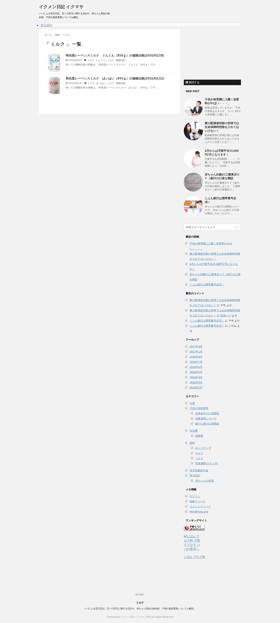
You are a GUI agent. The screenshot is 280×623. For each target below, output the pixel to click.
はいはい (101, 83)
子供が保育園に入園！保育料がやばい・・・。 (222, 101)
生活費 (194, 430)
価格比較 (121, 60)
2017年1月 (196, 351)
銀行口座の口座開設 (207, 423)
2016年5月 (196, 372)
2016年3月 (196, 382)
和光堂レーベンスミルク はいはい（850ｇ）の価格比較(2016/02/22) (115, 78)
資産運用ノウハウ (206, 418)
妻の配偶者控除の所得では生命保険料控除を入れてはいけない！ (222, 126)
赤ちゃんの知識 (204, 480)
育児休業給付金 (199, 470)
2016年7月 (196, 362)
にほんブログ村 (194, 557)
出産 (192, 403)
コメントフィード (200, 506)
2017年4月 (196, 346)
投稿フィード (198, 501)
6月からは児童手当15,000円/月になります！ (222, 152)
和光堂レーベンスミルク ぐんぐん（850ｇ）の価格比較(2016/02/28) (115, 55)
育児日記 (195, 475)
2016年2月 (196, 387)
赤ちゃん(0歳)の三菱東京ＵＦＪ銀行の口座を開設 (222, 176)
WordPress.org (199, 511)
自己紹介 (46, 25)
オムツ (199, 453)
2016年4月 (196, 377)
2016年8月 (196, 356)
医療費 (199, 436)
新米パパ (225, 315)
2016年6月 (196, 367)
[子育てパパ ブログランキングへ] (212, 528)
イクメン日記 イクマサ (61, 6)
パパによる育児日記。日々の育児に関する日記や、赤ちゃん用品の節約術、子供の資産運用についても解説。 (140, 608)
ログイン (195, 496)
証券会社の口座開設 (207, 413)
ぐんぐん (101, 60)
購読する (193, 82)
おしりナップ (203, 448)
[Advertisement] (212, 53)
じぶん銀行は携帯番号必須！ (207, 284)
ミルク (91, 60)
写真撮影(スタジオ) (206, 463)
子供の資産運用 (199, 408)
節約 (192, 443)
